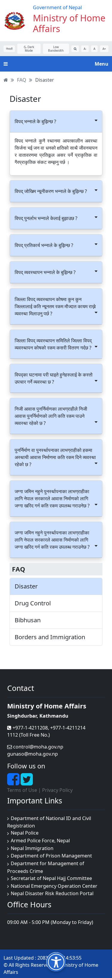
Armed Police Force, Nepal (40, 840)
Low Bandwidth (56, 49)
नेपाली (9, 49)
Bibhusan (28, 620)
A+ (104, 49)
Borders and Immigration (50, 637)
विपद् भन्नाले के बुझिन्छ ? (35, 121)
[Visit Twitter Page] (27, 782)
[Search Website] (75, 48)
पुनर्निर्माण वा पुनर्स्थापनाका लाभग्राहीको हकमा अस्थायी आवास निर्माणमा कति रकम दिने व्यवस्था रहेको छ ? (55, 457)
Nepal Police (25, 833)
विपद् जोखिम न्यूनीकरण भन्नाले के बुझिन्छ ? (51, 191)
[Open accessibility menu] (56, 961)
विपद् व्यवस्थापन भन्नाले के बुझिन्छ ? (45, 272)
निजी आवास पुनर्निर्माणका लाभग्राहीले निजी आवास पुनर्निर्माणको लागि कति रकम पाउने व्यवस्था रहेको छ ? (51, 416)
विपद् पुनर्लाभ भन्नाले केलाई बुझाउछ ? (46, 218)
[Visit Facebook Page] (14, 782)
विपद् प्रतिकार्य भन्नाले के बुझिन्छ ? (44, 245)
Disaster (44, 80)
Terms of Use (22, 790)
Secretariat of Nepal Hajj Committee (51, 878)
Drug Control (33, 603)
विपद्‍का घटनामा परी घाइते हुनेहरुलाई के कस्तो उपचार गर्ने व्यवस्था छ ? (54, 378)
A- (85, 49)
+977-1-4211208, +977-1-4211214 (48, 727)
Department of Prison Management (51, 855)
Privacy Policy (57, 790)
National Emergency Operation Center (54, 886)
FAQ (21, 80)
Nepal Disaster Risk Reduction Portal (52, 893)
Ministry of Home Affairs (69, 23)
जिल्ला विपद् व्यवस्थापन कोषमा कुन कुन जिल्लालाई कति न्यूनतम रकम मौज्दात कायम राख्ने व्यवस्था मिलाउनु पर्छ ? (55, 306)
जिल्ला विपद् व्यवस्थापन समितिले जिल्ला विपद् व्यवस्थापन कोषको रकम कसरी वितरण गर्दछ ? (53, 344)
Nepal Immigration (32, 848)
